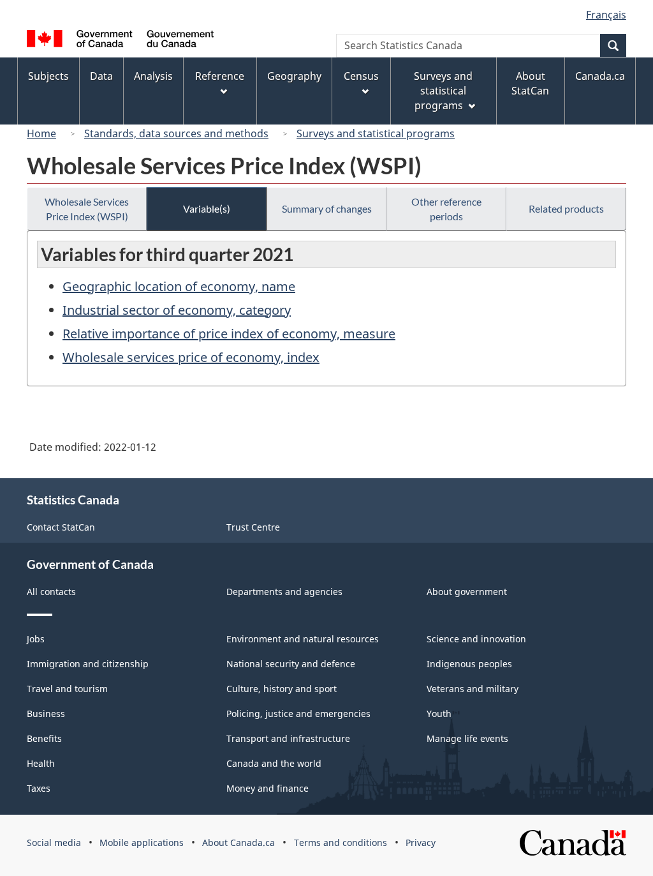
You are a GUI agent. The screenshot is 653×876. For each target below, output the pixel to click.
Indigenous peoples (469, 664)
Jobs (36, 639)
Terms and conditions (340, 842)
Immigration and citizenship (88, 664)
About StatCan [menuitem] (530, 83)
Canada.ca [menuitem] (600, 76)
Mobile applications (141, 842)
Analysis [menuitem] (153, 76)
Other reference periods (446, 208)
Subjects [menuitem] (48, 76)
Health (41, 763)
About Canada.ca (238, 842)
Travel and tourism (67, 689)
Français (606, 15)
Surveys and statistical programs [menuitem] (443, 90)
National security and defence (290, 664)
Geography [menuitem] (294, 76)
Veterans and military (472, 689)
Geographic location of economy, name (178, 286)
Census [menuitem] (361, 76)
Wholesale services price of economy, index (190, 357)
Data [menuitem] (101, 76)
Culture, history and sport (281, 689)
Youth (439, 713)
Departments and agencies (284, 591)
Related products (566, 208)
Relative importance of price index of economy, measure (228, 333)
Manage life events (467, 738)
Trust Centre (253, 527)
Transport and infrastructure (288, 738)
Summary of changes (327, 208)
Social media (54, 842)
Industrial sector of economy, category (176, 310)
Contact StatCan (61, 527)
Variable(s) (206, 208)
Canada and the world (273, 763)
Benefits (44, 738)
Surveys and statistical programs (376, 133)
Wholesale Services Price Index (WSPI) (87, 208)
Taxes (38, 788)
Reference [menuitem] (219, 76)
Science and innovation (476, 639)
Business (46, 713)
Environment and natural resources (302, 639)
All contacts (51, 591)
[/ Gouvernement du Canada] (120, 40)
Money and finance (267, 788)
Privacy (421, 842)
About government (467, 591)
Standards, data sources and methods (176, 133)
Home (41, 133)
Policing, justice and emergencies (298, 713)
